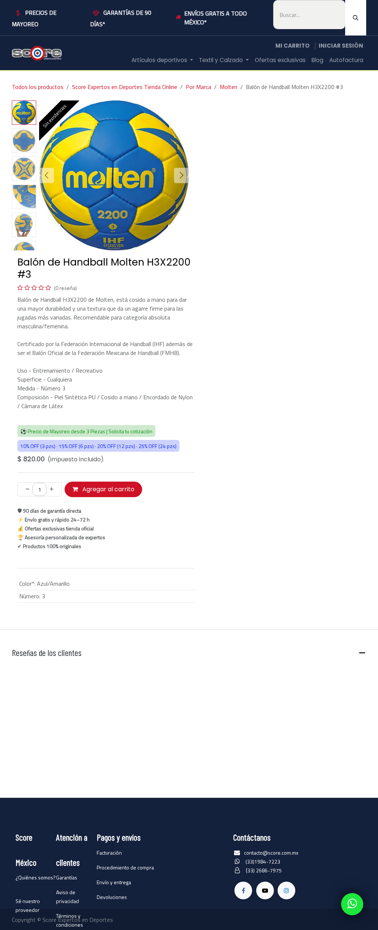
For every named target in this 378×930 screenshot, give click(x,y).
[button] (46, 175)
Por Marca (198, 86)
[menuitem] (162, 60)
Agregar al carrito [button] (107, 489)
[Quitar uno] (25, 489)
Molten (228, 86)
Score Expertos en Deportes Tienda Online (124, 86)
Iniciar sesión (341, 45)
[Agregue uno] (53, 489)
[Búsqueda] (355, 17)
